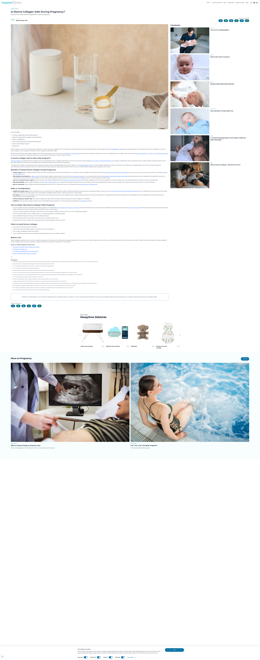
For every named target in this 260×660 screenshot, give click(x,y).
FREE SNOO (231, 2)
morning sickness (83, 184)
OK (174, 650)
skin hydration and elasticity (77, 176)
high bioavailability (114, 149)
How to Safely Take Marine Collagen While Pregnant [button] (26, 141)
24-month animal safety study (84, 165)
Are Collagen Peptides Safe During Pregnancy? (26, 251)
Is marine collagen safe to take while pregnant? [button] (25, 135)
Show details (130, 657)
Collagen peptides (16, 160)
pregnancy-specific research (72, 153)
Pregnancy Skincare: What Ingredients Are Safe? (26, 247)
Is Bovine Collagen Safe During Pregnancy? (25, 253)
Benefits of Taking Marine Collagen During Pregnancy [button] (27, 137)
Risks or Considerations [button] (18, 139)
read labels (84, 201)
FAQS (247, 2)
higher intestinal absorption (51, 182)
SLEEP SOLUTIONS (217, 2)
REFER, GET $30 (240, 2)
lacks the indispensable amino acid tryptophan (116, 172)
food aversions (93, 184)
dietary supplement (141, 153)
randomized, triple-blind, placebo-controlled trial (116, 176)
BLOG (225, 2)
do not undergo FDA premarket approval (102, 160)
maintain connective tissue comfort (72, 180)
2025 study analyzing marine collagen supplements (124, 191)
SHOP (208, 2)
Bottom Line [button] (15, 146)
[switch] (99, 657)
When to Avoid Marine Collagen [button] (21, 143)
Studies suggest (34, 176)
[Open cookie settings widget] (2, 656)
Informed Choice (133, 207)
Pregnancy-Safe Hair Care (20, 249)
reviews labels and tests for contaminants (68, 207)
